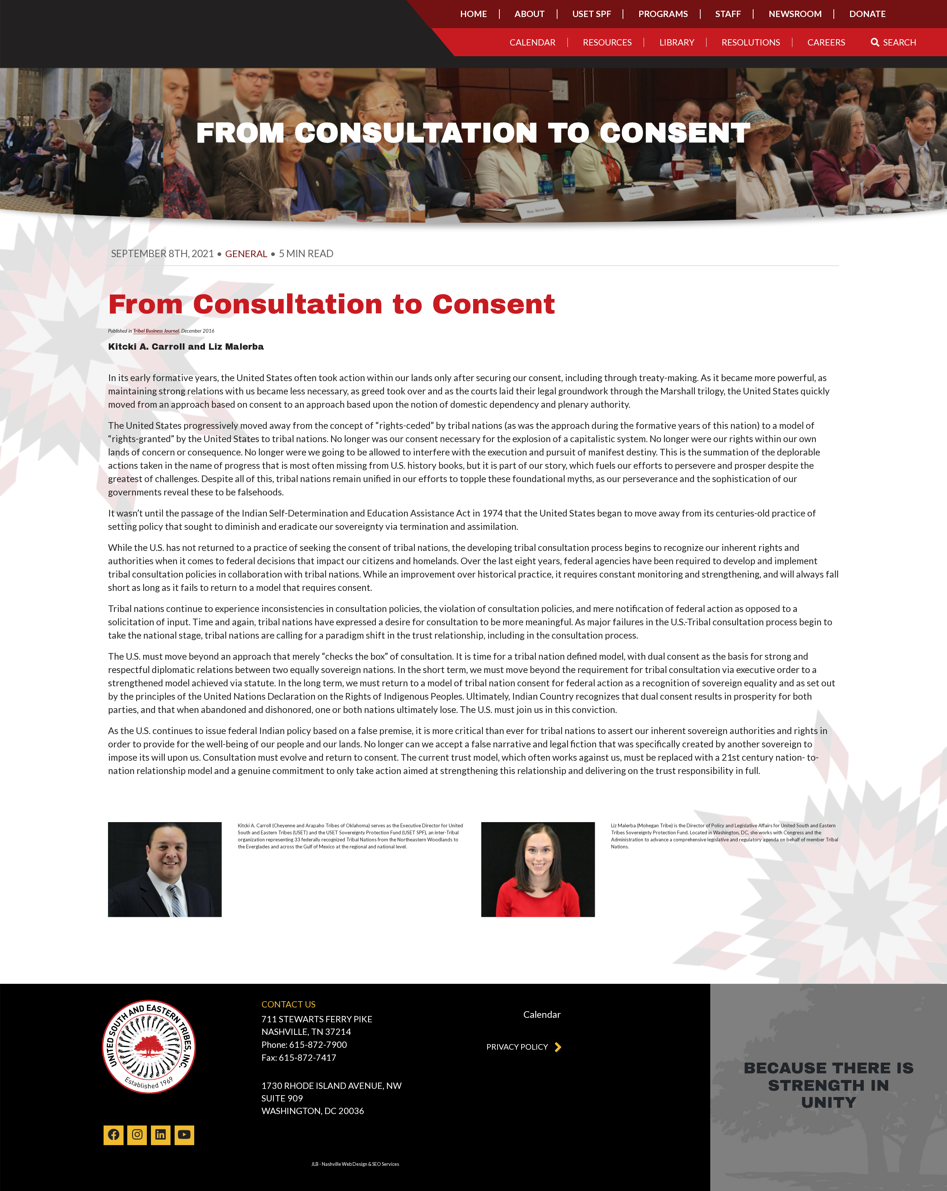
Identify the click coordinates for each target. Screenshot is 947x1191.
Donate (867, 14)
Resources (607, 42)
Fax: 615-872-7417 (299, 1057)
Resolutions (751, 42)
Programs (663, 14)
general (246, 253)
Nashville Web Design (344, 1164)
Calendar (533, 42)
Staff (728, 14)
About (530, 14)
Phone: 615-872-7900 (304, 1044)
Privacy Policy (517, 1047)
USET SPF (592, 14)
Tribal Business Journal (156, 331)
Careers (826, 42)
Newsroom (795, 14)
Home (473, 14)
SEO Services (385, 1164)
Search (899, 42)
